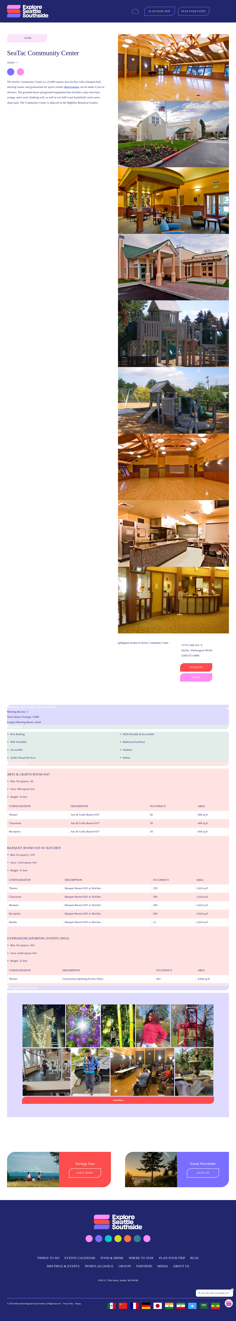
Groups (124, 1266)
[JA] (157, 1306)
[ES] (111, 1306)
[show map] (20, 71)
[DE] (146, 1306)
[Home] (27, 11)
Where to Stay (141, 1258)
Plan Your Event (194, 11)
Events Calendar (80, 1258)
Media (162, 1266)
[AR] (204, 1306)
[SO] (192, 1306)
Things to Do (48, 1258)
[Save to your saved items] (10, 71)
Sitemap (78, 1304)
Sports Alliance (99, 1266)
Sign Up (203, 1172)
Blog (194, 1258)
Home (28, 38)
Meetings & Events (63, 1266)
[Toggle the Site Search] (216, 11)
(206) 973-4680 (190, 655)
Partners (144, 1266)
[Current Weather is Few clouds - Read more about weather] (135, 11)
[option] (111, 1306)
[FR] (134, 1306)
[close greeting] (232, 1289)
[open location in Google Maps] (143, 642)
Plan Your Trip (172, 1258)
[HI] (169, 1306)
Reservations (71, 86)
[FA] (181, 1306)
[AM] (215, 1306)
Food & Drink (112, 1258)
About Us (181, 1266)
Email (196, 677)
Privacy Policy (68, 1304)
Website (196, 667)
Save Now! (84, 1172)
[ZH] (123, 1306)
